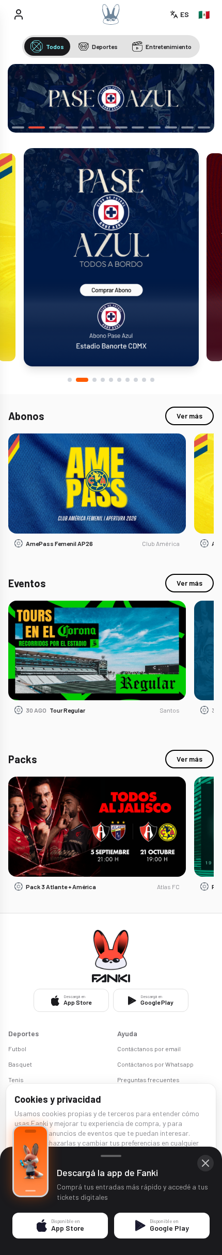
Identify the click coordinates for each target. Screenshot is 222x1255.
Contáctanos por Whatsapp (155, 1064)
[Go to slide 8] (136, 380)
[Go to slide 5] (111, 380)
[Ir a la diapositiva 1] (18, 127)
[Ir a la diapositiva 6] (105, 127)
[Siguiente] (198, 98)
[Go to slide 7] (127, 380)
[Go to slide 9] (144, 380)
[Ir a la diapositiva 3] (55, 127)
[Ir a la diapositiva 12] (204, 127)
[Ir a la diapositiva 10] (171, 127)
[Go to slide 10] (152, 380)
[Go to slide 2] (82, 380)
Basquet (20, 1064)
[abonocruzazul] (111, 98)
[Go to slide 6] (119, 380)
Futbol (17, 1048)
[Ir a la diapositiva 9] (154, 127)
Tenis (16, 1079)
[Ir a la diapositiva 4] (72, 127)
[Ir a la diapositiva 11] (187, 127)
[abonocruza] (111, 257)
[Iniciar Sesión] (18, 14)
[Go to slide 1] (70, 380)
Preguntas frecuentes (148, 1079)
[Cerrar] (205, 1163)
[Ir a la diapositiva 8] (138, 127)
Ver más (189, 415)
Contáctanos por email (149, 1048)
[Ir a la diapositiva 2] (36, 127)
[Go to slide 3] (94, 380)
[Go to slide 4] (103, 380)
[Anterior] (23, 98)
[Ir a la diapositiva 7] (121, 127)
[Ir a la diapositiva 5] (88, 127)
